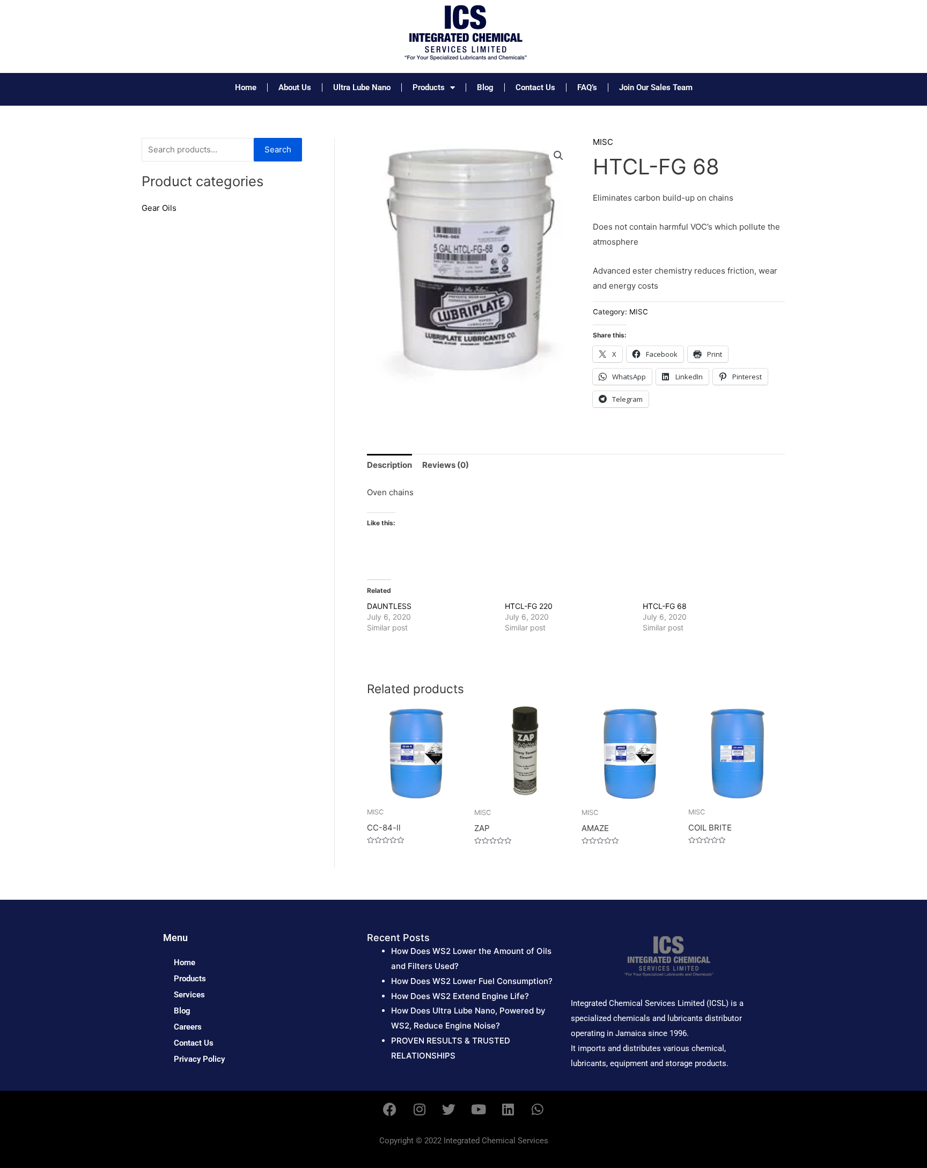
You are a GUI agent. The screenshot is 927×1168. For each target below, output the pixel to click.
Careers (188, 1027)
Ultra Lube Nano (362, 87)
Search (277, 149)
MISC (603, 142)
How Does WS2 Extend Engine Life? (460, 996)
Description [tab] (389, 465)
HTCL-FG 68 (665, 606)
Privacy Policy (199, 1059)
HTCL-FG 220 (529, 606)
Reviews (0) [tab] (445, 465)
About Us (294, 87)
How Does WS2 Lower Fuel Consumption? (472, 981)
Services (189, 995)
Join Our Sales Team (656, 87)
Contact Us (535, 87)
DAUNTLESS (389, 606)
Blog (485, 87)
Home (245, 87)
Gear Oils (159, 208)
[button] (558, 155)
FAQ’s (587, 87)
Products (429, 87)
